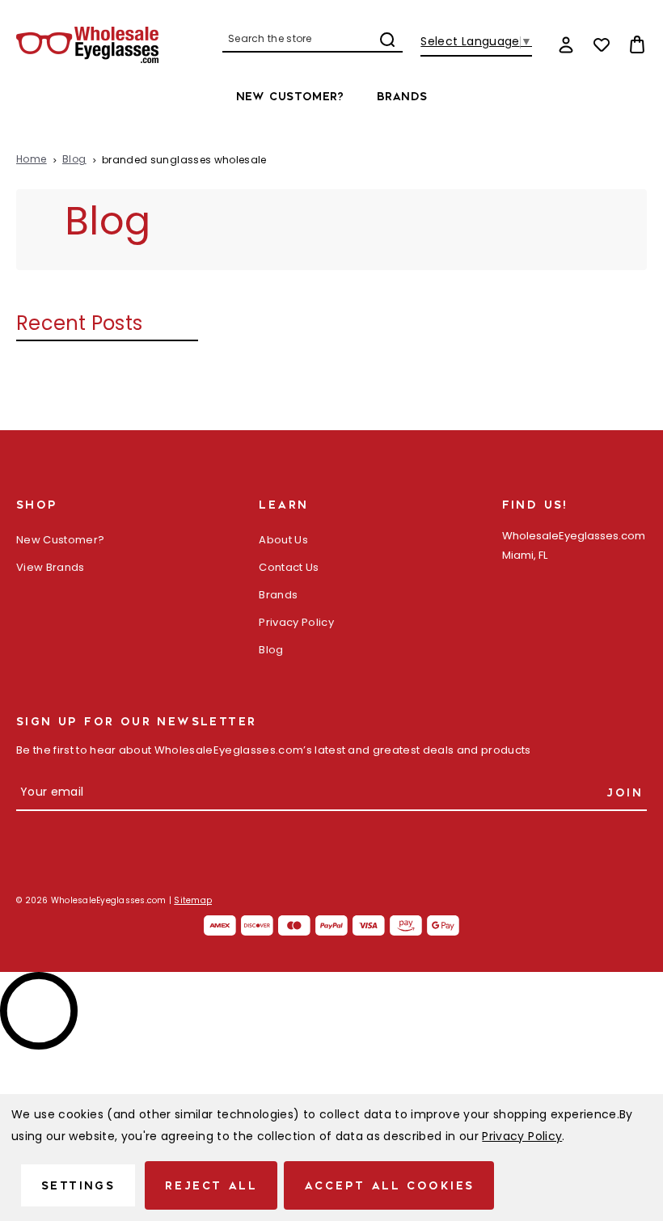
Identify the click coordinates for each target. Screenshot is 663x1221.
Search (387, 39)
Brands (402, 96)
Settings (78, 1185)
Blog (271, 650)
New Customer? (290, 96)
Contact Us (289, 568)
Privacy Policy (296, 623)
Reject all (211, 1185)
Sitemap (193, 901)
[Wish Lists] (601, 44)
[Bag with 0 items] (637, 44)
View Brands (50, 568)
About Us (283, 540)
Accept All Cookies (389, 1185)
